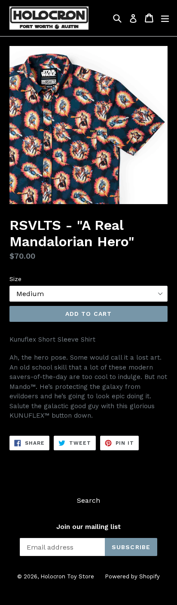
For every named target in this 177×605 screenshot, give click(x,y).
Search (88, 500)
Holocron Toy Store (67, 576)
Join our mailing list (88, 527)
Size (15, 278)
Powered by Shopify (132, 576)
